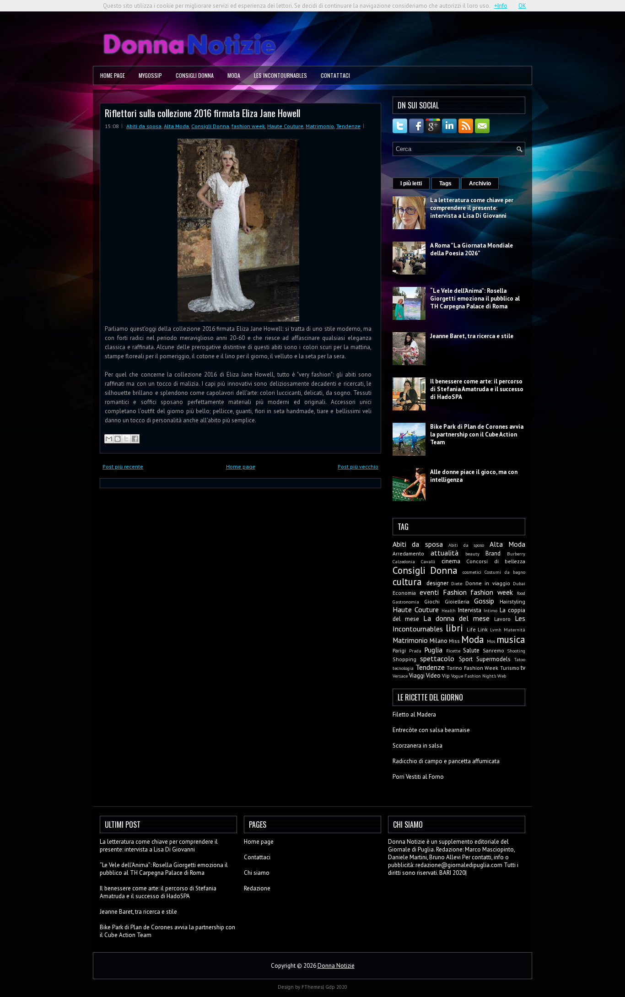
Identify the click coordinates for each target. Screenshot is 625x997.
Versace (400, 676)
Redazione (257, 888)
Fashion (455, 592)
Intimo (490, 610)
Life (471, 629)
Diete (456, 583)
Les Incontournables (280, 75)
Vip (446, 675)
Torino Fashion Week (472, 667)
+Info (500, 6)
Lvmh (495, 629)
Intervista (469, 610)
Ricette (453, 650)
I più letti (411, 183)
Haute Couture (285, 126)
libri (454, 628)
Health (449, 610)
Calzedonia (404, 561)
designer (437, 583)
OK (522, 6)
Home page (112, 75)
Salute (471, 650)
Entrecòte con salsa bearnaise (431, 730)
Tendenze (348, 126)
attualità (444, 552)
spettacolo (437, 658)
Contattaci (335, 75)
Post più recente (122, 466)
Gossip (484, 600)
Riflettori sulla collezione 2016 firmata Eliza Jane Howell (202, 113)
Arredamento (408, 553)
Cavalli (428, 561)
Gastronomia (406, 601)
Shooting (516, 650)
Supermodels (493, 659)
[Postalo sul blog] (117, 438)
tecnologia (403, 668)
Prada (415, 650)
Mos (491, 641)
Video (433, 675)
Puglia (433, 649)
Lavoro (502, 618)
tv (523, 668)
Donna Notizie (336, 966)
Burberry (516, 553)
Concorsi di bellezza (495, 561)
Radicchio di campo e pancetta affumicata (446, 761)
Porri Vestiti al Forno (418, 777)
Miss (454, 640)
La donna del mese (456, 618)
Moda (233, 75)
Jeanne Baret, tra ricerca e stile (471, 336)
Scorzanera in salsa (417, 745)
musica (510, 639)
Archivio (480, 183)
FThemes (312, 987)
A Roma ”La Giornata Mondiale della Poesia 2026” (471, 249)
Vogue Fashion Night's (473, 676)
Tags (445, 183)
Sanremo (493, 650)
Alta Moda (176, 126)
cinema (451, 561)
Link (483, 629)
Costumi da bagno (505, 572)
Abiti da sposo (466, 545)
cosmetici (472, 572)
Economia (404, 592)
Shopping (404, 659)
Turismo (509, 667)
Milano (438, 641)
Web (501, 676)
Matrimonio (320, 126)
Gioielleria (457, 601)
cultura (407, 582)
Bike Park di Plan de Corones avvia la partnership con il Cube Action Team (476, 434)
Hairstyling (512, 601)
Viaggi (417, 675)
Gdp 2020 (336, 987)
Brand (493, 553)
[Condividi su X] (126, 438)
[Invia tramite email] (108, 438)
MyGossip (150, 75)
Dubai (519, 583)
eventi (429, 592)
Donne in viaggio (487, 583)
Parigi (399, 650)
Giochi (432, 601)
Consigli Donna (195, 75)
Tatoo (519, 659)
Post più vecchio (358, 466)
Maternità (514, 629)
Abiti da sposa (144, 126)
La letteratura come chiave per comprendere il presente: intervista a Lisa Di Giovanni (471, 208)
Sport (466, 659)
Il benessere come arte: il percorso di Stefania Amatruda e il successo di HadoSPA (476, 389)
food (521, 593)
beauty (472, 553)
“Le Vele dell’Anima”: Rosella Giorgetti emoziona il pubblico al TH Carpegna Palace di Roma (475, 298)
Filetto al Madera (414, 714)
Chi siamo (256, 873)
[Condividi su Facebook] (135, 438)
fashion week (248, 126)
